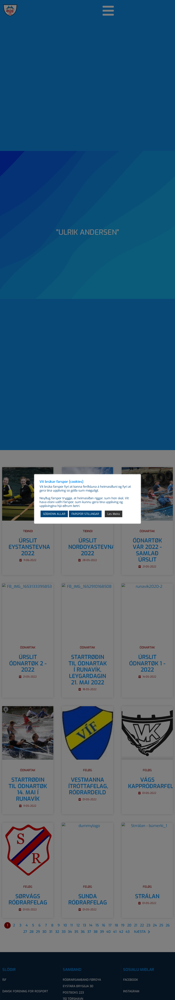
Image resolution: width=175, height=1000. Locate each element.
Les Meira (113, 514)
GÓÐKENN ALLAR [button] (54, 514)
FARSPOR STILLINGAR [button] (85, 514)
